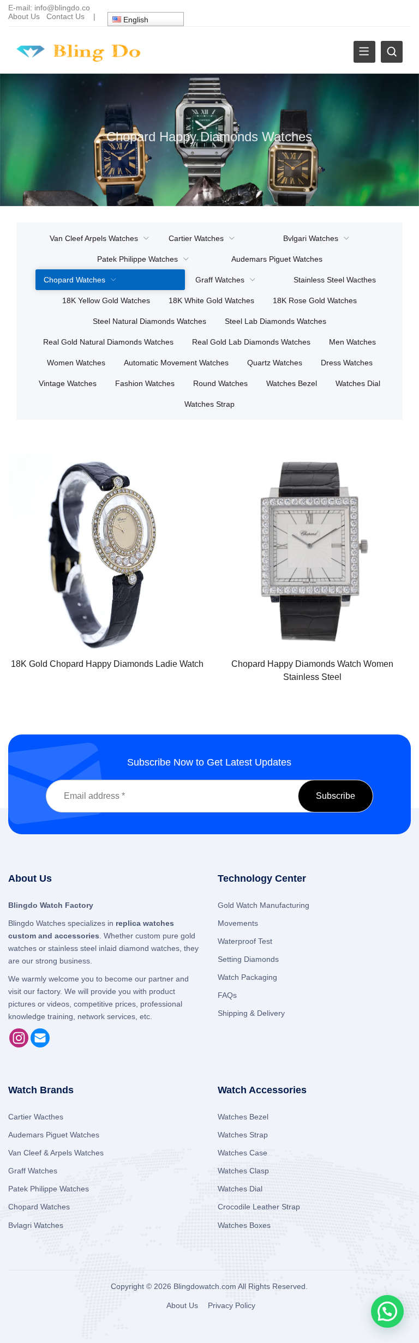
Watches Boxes (244, 1225)
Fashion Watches (145, 383)
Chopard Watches (74, 279)
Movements (238, 923)
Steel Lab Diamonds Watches (275, 321)
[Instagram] (18, 1044)
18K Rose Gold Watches (315, 300)
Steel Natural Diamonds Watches (149, 321)
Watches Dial (358, 383)
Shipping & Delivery (251, 1013)
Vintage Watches (68, 383)
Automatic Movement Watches (176, 362)
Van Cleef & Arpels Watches (56, 1152)
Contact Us (65, 16)
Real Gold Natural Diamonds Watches (108, 342)
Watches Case (242, 1152)
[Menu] (364, 52)
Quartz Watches (274, 362)
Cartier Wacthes (35, 1116)
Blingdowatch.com (204, 1286)
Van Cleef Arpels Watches (94, 238)
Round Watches (220, 383)
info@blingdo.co (62, 7)
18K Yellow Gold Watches (106, 300)
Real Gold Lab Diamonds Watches (251, 342)
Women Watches (76, 362)
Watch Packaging (247, 977)
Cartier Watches (196, 238)
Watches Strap (209, 404)
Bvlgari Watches (310, 238)
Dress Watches (347, 362)
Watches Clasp (243, 1170)
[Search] (392, 52)
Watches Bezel (291, 383)
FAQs (227, 995)
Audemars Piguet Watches (276, 259)
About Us (24, 16)
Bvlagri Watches (35, 1225)
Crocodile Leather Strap (259, 1206)
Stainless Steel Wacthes (335, 279)
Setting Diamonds (248, 959)
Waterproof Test (245, 941)
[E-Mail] (40, 1044)
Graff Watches (219, 279)
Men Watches (352, 342)
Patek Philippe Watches (137, 259)
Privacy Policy (231, 1305)
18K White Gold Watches (211, 300)
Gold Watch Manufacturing (263, 905)
